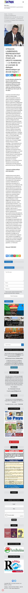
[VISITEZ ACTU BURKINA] (14, 550)
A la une (10, 14)
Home (5, 14)
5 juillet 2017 (8, 45)
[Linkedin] (12, 75)
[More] (19, 75)
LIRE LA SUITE (14, 367)
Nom (14, 508)
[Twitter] (9, 75)
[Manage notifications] (3, 590)
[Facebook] (7, 75)
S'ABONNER (14, 442)
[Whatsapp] (17, 75)
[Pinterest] (14, 75)
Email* (14, 504)
